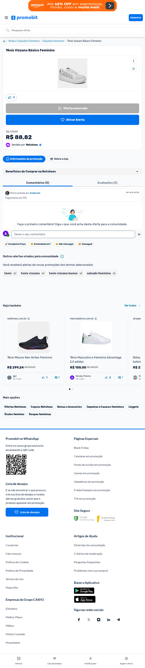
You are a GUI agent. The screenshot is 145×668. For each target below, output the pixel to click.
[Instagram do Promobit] (99, 620)
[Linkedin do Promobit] (109, 620)
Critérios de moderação (88, 553)
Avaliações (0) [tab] (107, 182)
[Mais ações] (133, 61)
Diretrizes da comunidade (89, 545)
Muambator (13, 642)
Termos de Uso (15, 579)
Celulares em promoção (88, 456)
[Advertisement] (72, 289)
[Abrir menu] (6, 17)
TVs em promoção (85, 498)
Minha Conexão (15, 634)
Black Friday (81, 447)
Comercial (12, 545)
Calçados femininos (53, 41)
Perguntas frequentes (87, 562)
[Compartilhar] (133, 68)
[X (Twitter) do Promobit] (89, 620)
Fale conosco (13, 553)
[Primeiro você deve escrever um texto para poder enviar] (139, 234)
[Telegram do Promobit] (118, 620)
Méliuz (10, 625)
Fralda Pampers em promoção (92, 490)
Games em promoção (87, 473)
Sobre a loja (61, 158)
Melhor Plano (14, 617)
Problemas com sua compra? (91, 570)
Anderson (35, 193)
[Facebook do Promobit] (79, 620)
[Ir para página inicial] (5, 41)
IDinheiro (11, 608)
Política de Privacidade (19, 570)
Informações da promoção (26, 158)
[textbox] (73, 234)
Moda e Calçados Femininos (24, 41)
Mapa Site (12, 587)
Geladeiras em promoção (89, 481)
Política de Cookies (17, 562)
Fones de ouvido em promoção (92, 464)
